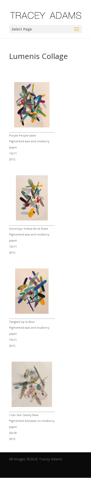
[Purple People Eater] (32, 126)
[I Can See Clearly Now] (32, 406)
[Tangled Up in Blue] (32, 313)
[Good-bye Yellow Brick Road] (32, 219)
